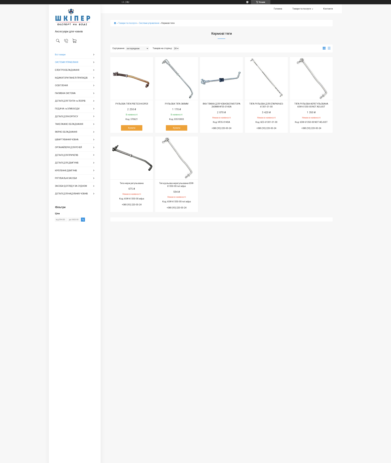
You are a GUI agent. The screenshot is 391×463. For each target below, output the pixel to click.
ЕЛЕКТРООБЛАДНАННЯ (67, 70)
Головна (278, 8)
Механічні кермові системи (103, 65)
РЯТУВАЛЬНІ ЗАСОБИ (66, 178)
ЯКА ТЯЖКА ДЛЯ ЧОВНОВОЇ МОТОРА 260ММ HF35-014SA (221, 105)
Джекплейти (101, 75)
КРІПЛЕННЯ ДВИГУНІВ (66, 170)
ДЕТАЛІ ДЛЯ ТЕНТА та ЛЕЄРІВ (70, 101)
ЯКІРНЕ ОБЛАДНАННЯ (66, 132)
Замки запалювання (102, 112)
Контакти (328, 8)
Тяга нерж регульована (132, 183)
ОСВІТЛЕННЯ (61, 85)
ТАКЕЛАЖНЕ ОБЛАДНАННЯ (69, 124)
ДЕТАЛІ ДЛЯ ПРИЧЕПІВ (66, 155)
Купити (131, 128)
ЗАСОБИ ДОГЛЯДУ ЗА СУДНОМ (71, 186)
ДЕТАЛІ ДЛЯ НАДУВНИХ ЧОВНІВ (71, 193)
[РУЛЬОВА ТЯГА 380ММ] (176, 78)
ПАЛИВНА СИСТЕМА (65, 93)
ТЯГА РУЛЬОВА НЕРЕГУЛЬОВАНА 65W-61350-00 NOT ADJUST (311, 105)
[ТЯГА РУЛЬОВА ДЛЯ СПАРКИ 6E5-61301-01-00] (266, 78)
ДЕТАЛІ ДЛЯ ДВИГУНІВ (67, 163)
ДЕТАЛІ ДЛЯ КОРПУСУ (66, 116)
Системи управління (149, 23)
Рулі (100, 60)
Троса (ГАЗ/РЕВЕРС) (102, 81)
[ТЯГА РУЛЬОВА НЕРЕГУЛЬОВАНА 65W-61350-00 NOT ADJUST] (311, 78)
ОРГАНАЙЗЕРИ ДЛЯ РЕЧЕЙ (68, 147)
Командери (101, 107)
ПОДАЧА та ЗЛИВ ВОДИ (67, 108)
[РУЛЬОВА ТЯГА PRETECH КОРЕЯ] (131, 78)
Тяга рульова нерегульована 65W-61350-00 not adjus (176, 184)
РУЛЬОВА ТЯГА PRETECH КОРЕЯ (131, 104)
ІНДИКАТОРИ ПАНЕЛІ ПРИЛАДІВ (71, 78)
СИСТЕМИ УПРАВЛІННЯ (66, 62)
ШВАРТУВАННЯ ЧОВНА (67, 139)
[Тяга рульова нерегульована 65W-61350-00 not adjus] (176, 157)
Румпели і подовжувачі (102, 97)
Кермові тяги (101, 91)
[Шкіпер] (75, 17)
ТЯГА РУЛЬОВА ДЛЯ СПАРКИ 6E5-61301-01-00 (266, 105)
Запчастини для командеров (103, 102)
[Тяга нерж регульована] (131, 157)
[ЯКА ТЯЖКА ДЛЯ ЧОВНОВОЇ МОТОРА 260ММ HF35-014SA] (221, 78)
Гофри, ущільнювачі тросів (103, 86)
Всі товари (60, 54)
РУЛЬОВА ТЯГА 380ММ (176, 104)
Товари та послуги (301, 8)
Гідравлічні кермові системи (103, 70)
